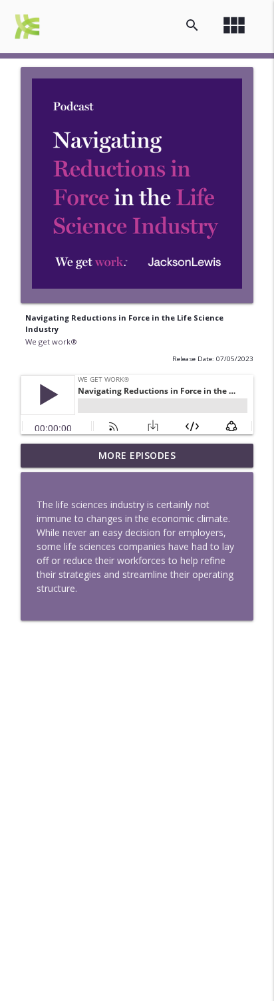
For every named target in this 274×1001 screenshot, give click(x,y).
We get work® (51, 342)
